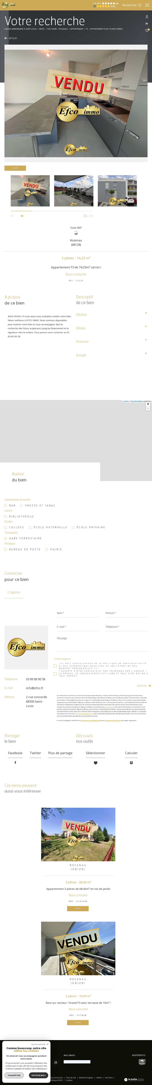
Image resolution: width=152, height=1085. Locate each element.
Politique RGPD (56, 1080)
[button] (22, 216)
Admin (99, 1077)
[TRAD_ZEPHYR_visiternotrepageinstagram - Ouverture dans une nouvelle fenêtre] (56, 1062)
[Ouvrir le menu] (147, 5)
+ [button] (148, 404)
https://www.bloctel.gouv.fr (85, 714)
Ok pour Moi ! (38, 1075)
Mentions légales (86, 1077)
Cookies (69, 1080)
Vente (42, 29)
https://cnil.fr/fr (110, 707)
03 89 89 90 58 (35, 679)
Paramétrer (14, 1075)
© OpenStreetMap (135, 401)
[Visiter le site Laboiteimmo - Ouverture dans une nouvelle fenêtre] (133, 1080)
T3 (87, 29)
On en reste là (38, 1044)
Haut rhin (52, 29)
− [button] (148, 408)
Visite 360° (76, 228)
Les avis (97, 3)
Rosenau (63, 29)
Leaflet (125, 401)
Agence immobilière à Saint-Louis (20, 29)
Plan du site (71, 1077)
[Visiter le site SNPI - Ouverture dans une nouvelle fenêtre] (142, 1062)
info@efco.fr (34, 688)
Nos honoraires (56, 1077)
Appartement (76, 29)
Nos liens (109, 1077)
